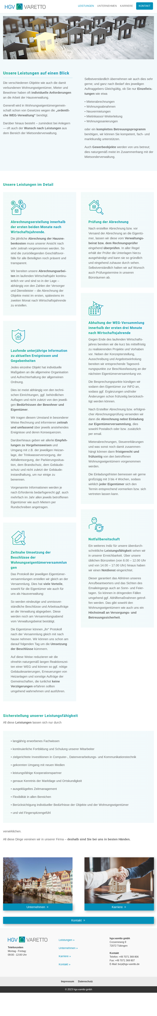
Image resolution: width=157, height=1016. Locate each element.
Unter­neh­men (107, 6)
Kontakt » (64, 964)
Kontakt (144, 6)
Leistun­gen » (67, 940)
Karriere (126, 6)
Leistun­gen (86, 6)
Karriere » (65, 956)
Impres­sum (67, 981)
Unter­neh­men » (68, 948)
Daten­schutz (85, 981)
